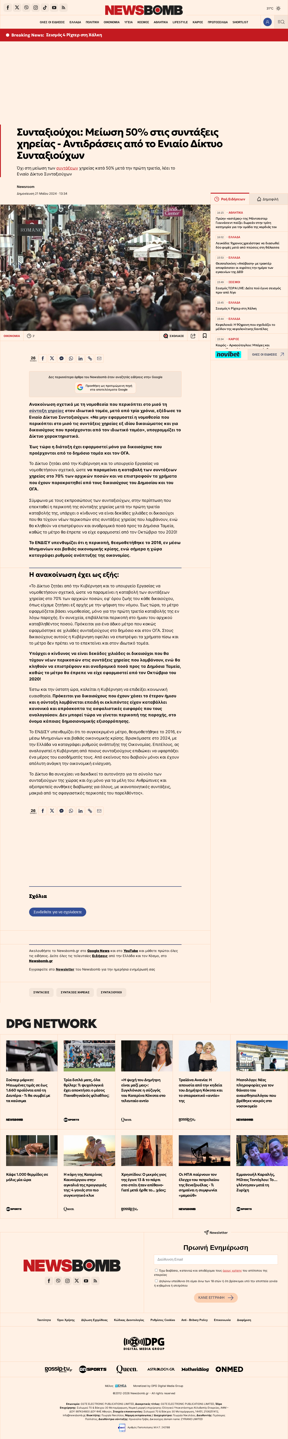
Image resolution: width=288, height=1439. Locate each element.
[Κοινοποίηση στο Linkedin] (80, 358)
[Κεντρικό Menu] (281, 22)
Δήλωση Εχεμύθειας (94, 1320)
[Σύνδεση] (267, 22)
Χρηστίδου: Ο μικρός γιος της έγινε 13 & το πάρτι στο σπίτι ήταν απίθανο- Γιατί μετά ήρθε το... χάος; (143, 1182)
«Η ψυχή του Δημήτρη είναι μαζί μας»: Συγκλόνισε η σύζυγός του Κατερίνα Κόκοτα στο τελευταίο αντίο (143, 1090)
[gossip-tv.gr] (58, 1369)
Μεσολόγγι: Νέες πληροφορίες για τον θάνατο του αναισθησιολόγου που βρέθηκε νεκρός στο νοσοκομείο (256, 1092)
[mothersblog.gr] (195, 1369)
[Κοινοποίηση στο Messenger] (61, 358)
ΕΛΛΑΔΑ (75, 22)
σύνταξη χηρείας (46, 410)
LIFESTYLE (180, 22)
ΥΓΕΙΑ (128, 22)
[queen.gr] (127, 1369)
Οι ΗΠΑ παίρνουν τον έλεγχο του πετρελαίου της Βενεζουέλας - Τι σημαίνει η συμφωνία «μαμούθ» (199, 1185)
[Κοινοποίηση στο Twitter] (52, 358)
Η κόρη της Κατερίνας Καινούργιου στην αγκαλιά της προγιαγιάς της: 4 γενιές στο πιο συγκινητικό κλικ (85, 1185)
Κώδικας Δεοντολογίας (129, 1320)
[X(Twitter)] (17, 7)
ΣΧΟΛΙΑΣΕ (177, 336)
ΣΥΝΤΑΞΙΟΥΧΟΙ (111, 992)
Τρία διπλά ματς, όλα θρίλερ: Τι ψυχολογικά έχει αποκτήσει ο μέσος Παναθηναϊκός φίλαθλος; (86, 1087)
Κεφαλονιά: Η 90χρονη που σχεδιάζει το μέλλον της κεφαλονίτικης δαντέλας (245, 327)
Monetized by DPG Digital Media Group (158, 1385)
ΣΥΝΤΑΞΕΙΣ (41, 992)
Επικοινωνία (222, 1320)
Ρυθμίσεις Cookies (163, 1320)
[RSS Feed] (63, 7)
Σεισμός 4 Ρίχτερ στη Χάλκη (74, 35)
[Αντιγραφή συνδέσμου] (193, 336)
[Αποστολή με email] (99, 358)
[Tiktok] (45, 7)
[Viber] (26, 7)
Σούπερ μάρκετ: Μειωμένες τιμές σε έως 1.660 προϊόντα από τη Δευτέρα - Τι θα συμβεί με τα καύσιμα (28, 1090)
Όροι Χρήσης (66, 1320)
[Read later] (204, 336)
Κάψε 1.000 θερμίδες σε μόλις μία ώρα (27, 1177)
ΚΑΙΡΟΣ (198, 22)
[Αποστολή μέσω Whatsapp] (71, 358)
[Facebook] (8, 7)
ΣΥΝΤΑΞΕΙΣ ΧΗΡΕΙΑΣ (75, 992)
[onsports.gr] (92, 1369)
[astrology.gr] (161, 1369)
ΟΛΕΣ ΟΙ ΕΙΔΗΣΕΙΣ (52, 22)
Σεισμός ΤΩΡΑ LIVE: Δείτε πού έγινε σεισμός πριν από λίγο (248, 290)
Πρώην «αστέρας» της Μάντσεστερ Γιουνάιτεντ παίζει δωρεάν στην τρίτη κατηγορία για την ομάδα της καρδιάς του (246, 222)
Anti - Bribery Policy (194, 1320)
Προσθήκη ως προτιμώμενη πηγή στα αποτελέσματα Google (109, 387)
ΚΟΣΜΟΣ (143, 22)
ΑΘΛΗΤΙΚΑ (161, 22)
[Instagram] (35, 7)
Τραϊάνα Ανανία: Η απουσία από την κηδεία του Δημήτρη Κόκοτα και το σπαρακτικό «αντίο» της (200, 1090)
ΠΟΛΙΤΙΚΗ (92, 22)
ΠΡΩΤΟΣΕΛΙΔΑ (218, 22)
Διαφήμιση (244, 1320)
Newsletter (65, 969)
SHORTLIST (240, 22)
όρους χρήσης (232, 1270)
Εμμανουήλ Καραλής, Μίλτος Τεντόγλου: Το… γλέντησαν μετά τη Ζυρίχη (256, 1182)
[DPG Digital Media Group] (144, 1344)
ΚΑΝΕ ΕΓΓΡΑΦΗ (211, 1297)
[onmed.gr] (229, 1369)
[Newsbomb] (72, 1266)
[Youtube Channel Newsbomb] (54, 7)
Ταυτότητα (44, 1320)
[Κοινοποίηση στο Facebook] (42, 358)
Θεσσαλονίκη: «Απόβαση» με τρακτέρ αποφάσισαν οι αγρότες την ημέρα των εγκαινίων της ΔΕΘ (244, 267)
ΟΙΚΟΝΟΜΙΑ (112, 22)
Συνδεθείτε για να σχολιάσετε (58, 912)
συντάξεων (67, 168)
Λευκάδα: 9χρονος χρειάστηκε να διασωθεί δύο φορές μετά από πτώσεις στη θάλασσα (247, 245)
